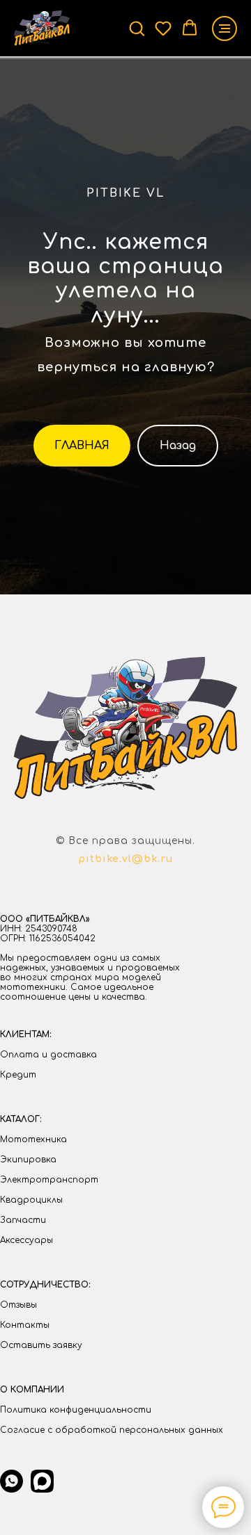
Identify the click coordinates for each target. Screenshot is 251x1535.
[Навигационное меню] (224, 28)
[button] (136, 27)
